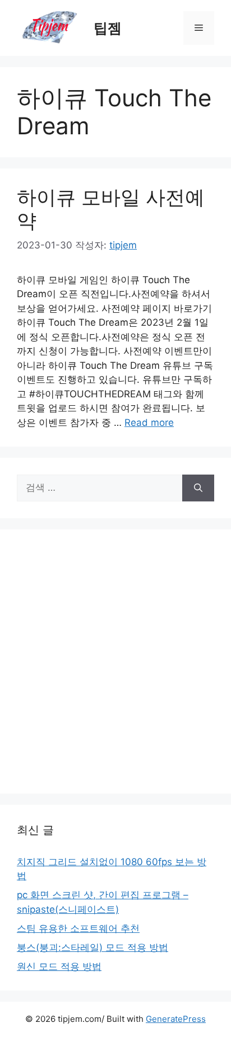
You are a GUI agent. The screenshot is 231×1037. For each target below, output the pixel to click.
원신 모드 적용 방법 (59, 966)
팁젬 (108, 28)
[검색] (198, 488)
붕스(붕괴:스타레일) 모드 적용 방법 (92, 947)
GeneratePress (176, 1018)
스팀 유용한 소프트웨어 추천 (78, 928)
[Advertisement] (115, 661)
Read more (149, 422)
